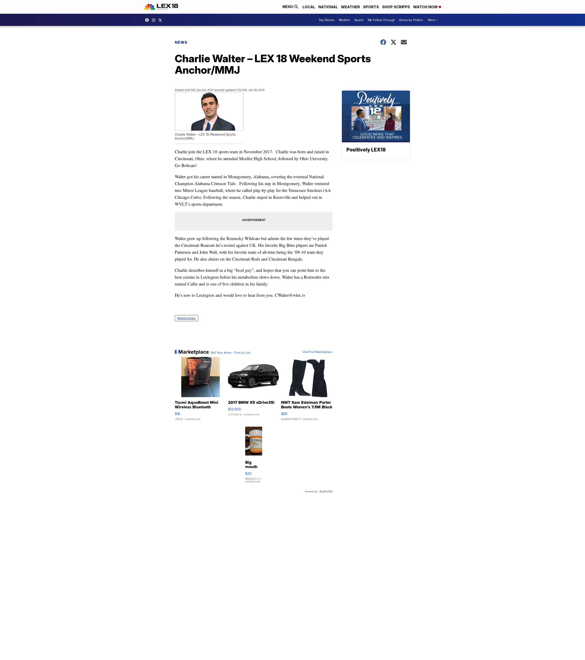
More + (433, 20)
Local (309, 7)
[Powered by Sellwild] (325, 491)
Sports (371, 7)
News (181, 42)
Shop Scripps (396, 7)
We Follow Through (381, 20)
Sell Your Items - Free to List (230, 352)
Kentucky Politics (411, 20)
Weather (350, 7)
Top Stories (327, 20)
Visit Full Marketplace (317, 351)
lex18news (161, 20)
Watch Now (426, 7)
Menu (288, 7)
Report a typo (186, 318)
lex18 (148, 20)
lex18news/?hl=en (154, 20)
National (328, 7)
